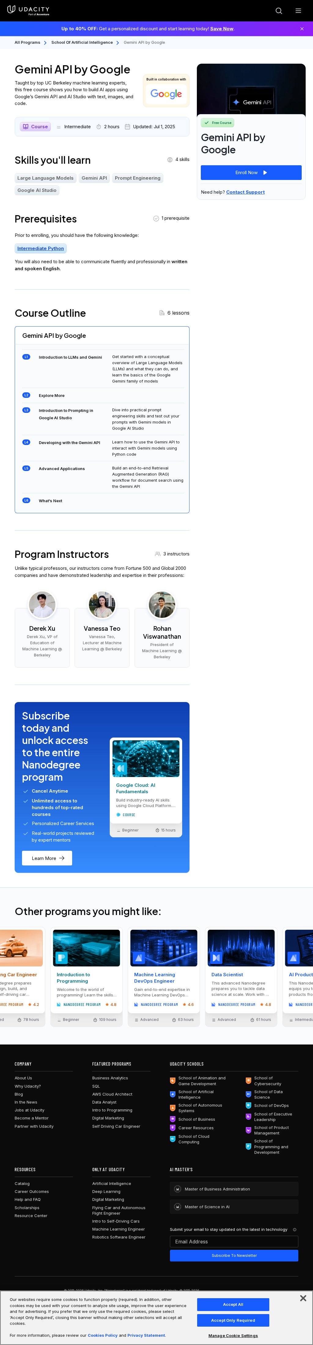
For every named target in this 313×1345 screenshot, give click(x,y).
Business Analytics (110, 1077)
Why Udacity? (28, 1086)
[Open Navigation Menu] (298, 10)
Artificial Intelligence (111, 1183)
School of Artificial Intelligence (196, 1094)
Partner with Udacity (34, 1126)
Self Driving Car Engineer (116, 1126)
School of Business (197, 1119)
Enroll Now (246, 172)
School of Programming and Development (271, 1146)
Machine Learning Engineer (118, 1229)
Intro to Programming (112, 1110)
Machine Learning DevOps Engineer (154, 978)
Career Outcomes (32, 1191)
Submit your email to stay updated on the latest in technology (228, 1229)
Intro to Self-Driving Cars (116, 1221)
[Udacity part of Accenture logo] (28, 11)
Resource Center (31, 1215)
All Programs (27, 42)
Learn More (44, 858)
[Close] (302, 29)
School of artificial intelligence (82, 42)
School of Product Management (271, 1130)
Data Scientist (227, 974)
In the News (26, 1102)
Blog (19, 1094)
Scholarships (27, 1207)
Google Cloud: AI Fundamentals (135, 788)
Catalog (22, 1183)
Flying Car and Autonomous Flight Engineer (118, 1210)
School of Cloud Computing (194, 1139)
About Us (23, 1077)
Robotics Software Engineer (118, 1237)
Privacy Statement (146, 1335)
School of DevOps (271, 1105)
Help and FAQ (28, 1199)
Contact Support (245, 192)
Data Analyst (104, 1102)
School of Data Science (268, 1094)
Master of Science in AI (207, 1206)
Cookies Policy (103, 1335)
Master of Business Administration (217, 1188)
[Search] (278, 10)
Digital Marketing (108, 1117)
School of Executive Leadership (273, 1116)
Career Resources (196, 1127)
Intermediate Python (40, 248)
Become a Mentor (32, 1117)
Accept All (233, 1304)
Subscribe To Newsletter (234, 1255)
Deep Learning (106, 1191)
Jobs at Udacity (29, 1110)
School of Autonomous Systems (200, 1108)
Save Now (222, 29)
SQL (96, 1086)
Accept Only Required (233, 1320)
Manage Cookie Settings (233, 1335)
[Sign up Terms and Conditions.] (294, 1229)
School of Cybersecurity (267, 1080)
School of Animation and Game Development (202, 1080)
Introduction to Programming (73, 978)
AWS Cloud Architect (112, 1094)
